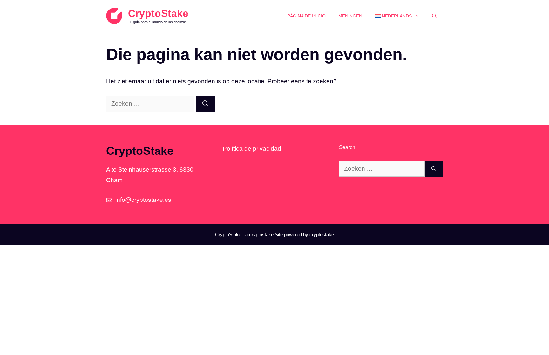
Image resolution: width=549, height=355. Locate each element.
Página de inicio (306, 15)
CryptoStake (158, 13)
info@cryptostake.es (143, 199)
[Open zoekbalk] (434, 15)
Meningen (350, 15)
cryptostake (261, 234)
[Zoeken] (205, 104)
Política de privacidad (252, 148)
